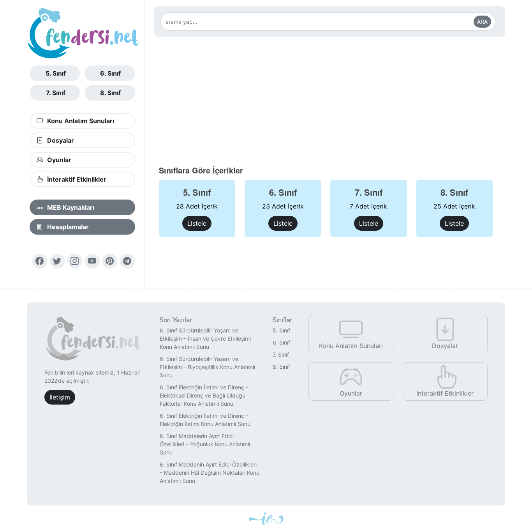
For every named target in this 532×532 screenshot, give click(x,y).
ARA (482, 21)
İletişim (59, 397)
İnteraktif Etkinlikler (76, 179)
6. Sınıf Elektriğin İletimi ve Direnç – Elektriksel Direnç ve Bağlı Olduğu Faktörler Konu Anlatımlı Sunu (204, 395)
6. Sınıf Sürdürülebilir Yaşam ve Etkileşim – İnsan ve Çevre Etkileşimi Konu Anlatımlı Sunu (205, 338)
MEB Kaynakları (70, 207)
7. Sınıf (55, 93)
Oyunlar (58, 160)
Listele (196, 223)
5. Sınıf (56, 73)
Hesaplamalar (67, 227)
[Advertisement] (329, 101)
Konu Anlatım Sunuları (80, 121)
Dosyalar (60, 140)
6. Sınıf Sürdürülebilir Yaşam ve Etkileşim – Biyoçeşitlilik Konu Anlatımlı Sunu (207, 366)
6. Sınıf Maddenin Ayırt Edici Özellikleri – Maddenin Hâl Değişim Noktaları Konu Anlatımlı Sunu (209, 472)
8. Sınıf (110, 93)
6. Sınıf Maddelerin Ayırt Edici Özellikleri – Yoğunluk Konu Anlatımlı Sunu (205, 444)
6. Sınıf (110, 73)
